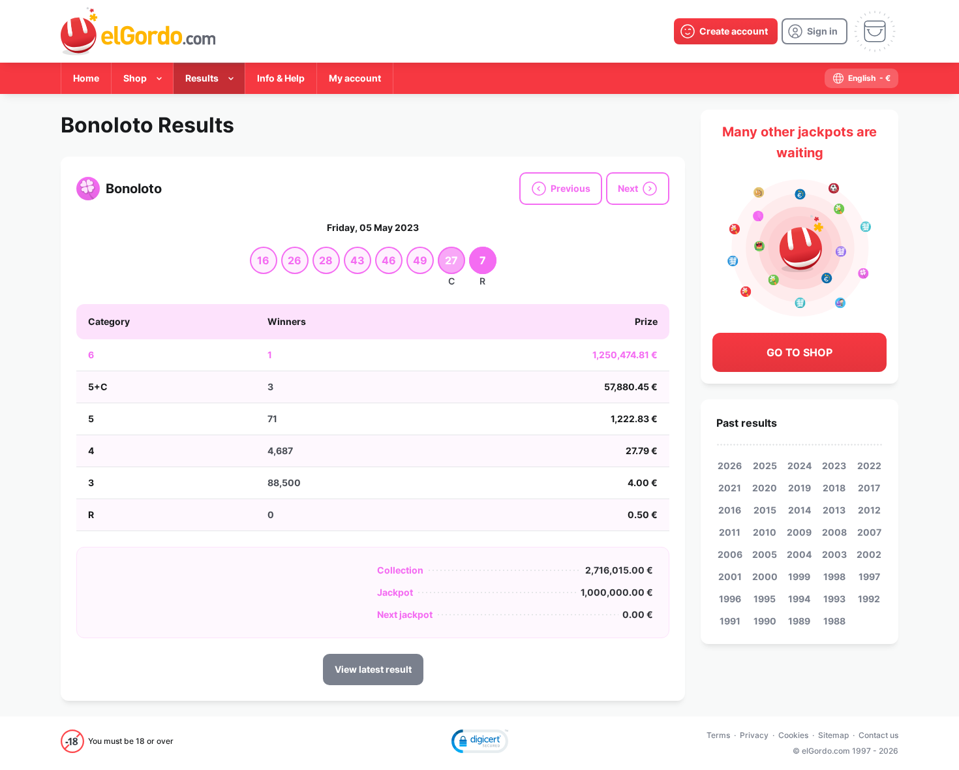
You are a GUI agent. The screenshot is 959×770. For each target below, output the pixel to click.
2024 (799, 465)
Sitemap (833, 735)
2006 (730, 554)
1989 (799, 620)
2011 (729, 532)
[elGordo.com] (138, 31)
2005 (764, 554)
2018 (834, 487)
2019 (799, 487)
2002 (869, 554)
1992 (869, 598)
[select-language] (861, 78)
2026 (730, 465)
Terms (718, 735)
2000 (765, 576)
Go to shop (799, 352)
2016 (729, 510)
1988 (834, 620)
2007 (869, 532)
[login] (814, 31)
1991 (730, 620)
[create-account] (726, 31)
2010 (764, 532)
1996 (730, 598)
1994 (799, 598)
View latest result (373, 669)
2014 (799, 510)
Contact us (878, 735)
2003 (834, 554)
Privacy (754, 735)
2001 (730, 576)
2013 (834, 510)
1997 (869, 576)
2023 (834, 465)
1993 (834, 598)
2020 (764, 487)
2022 (869, 465)
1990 (765, 620)
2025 (765, 465)
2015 (765, 510)
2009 (799, 532)
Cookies (793, 735)
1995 (765, 598)
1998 (834, 576)
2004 (799, 554)
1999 (799, 576)
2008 (834, 532)
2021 (729, 487)
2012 (869, 510)
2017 (869, 487)
